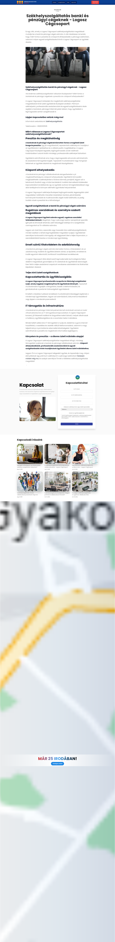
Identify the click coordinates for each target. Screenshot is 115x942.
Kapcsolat (73, 2)
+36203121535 (95, 2)
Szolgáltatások (61, 2)
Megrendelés (31, 937)
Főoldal (54, 2)
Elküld (76, 424)
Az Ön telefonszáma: (76, 395)
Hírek (68, 2)
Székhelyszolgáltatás (54, 121)
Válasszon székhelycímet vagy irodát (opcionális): (77, 407)
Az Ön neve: (77, 389)
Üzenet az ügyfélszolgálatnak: (76, 413)
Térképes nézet (57, 763)
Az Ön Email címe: (76, 401)
